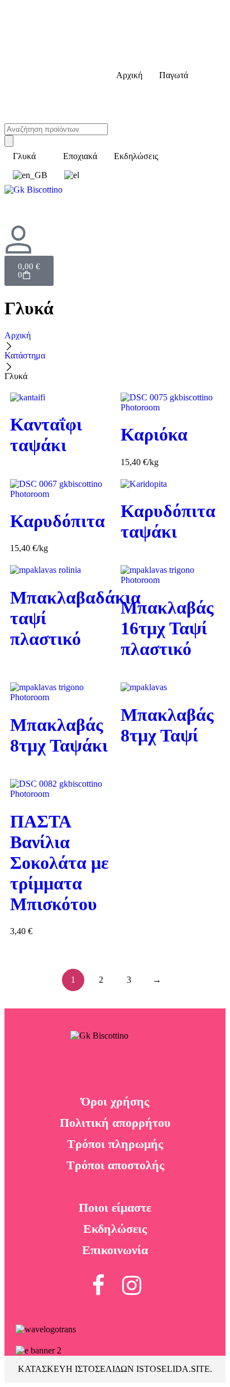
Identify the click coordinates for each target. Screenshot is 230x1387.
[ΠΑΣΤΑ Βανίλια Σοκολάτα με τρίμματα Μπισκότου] (59, 789)
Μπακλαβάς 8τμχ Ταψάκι (59, 735)
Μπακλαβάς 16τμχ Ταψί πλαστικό (167, 628)
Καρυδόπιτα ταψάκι (168, 521)
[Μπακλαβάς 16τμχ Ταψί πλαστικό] (170, 575)
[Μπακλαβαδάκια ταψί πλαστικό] (59, 570)
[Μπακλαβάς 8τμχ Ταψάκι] (59, 692)
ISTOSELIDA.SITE (173, 1369)
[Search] (8, 141)
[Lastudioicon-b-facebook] (98, 1285)
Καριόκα (154, 434)
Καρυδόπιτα (57, 521)
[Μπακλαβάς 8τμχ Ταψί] (170, 687)
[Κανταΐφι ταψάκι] (59, 398)
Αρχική (17, 335)
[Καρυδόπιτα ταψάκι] (170, 484)
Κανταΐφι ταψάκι (46, 434)
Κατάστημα (24, 355)
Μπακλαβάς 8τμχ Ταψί (167, 725)
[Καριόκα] (170, 403)
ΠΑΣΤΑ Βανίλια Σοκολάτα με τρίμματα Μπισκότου (59, 862)
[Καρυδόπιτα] (59, 489)
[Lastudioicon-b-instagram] (132, 1285)
